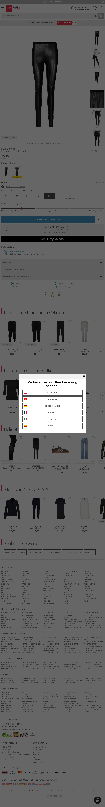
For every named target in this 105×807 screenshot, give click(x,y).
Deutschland (53, 406)
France (52, 412)
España (52, 426)
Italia (52, 419)
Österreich (52, 393)
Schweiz (52, 399)
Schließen (84, 376)
